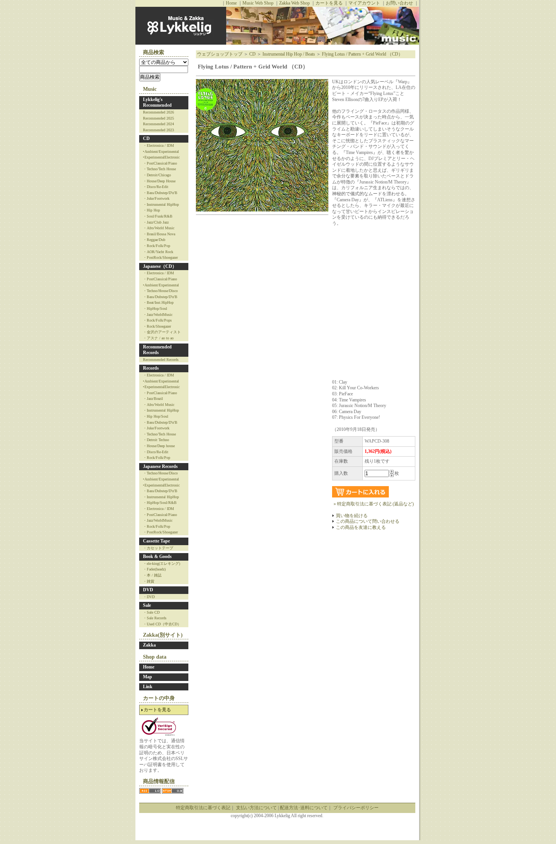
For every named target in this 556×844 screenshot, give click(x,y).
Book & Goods (157, 556)
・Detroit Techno (156, 440)
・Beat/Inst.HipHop (158, 302)
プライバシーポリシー (356, 807)
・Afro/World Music (158, 228)
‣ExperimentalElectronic (161, 157)
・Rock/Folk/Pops (157, 320)
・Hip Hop (151, 210)
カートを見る (329, 3)
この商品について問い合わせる (367, 521)
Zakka (149, 645)
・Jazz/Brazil (153, 398)
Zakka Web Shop (294, 3)
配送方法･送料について (304, 807)
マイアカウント (364, 3)
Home (231, 3)
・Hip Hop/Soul (155, 416)
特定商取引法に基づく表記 (203, 807)
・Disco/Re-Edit (155, 187)
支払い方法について (256, 807)
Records (151, 368)
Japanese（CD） (160, 266)
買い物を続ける (352, 515)
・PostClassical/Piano (160, 163)
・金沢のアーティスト (162, 332)
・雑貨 (148, 581)
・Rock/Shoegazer (157, 326)
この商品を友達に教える (361, 527)
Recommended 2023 (158, 130)
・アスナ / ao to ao (158, 338)
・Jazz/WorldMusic (157, 314)
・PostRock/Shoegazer (160, 257)
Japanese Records (160, 466)
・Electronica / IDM (158, 145)
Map (147, 676)
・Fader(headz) (154, 569)
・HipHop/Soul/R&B (160, 502)
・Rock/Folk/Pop (156, 246)
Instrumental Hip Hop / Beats (288, 54)
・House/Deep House (159, 181)
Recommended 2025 (158, 118)
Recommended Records (157, 350)
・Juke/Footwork (156, 198)
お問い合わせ (399, 3)
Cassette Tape (156, 541)
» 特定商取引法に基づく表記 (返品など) (374, 504)
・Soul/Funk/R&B (157, 216)
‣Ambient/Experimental (161, 151)
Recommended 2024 (158, 124)
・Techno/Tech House (159, 169)
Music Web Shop (257, 3)
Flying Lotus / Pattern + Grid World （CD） (362, 54)
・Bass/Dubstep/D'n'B (160, 193)
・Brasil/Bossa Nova (159, 234)
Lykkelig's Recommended (157, 102)
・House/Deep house (159, 446)
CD (146, 138)
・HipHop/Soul (155, 308)
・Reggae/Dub (154, 240)
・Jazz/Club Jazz (156, 222)
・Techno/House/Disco (160, 291)
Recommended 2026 (158, 112)
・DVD (149, 597)
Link (147, 686)
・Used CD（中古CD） (162, 624)
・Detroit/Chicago (157, 175)
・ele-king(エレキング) (161, 563)
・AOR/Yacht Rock (158, 252)
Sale (147, 605)
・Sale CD (151, 612)
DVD (148, 589)
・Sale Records (154, 618)
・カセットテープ (158, 548)
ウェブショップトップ (219, 54)
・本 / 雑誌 (152, 575)
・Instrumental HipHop (161, 204)
